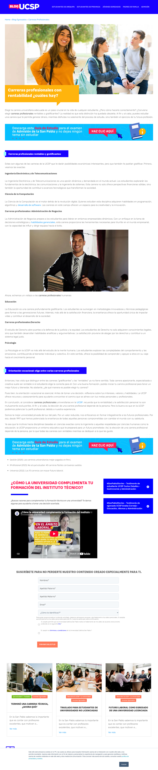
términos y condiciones (58, 630)
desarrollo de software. (29, 205)
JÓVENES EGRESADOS (112, 7)
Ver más (13, 729)
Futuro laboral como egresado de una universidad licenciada (128, 709)
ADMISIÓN (145, 7)
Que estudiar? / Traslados (21, 697)
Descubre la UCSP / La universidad (79, 697)
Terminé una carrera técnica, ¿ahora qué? (29, 705)
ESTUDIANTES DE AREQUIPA (63, 7)
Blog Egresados (19, 19)
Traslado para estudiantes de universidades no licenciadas (79, 709)
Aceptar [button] (124, 764)
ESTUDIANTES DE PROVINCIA (88, 7)
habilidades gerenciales (43, 222)
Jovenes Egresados (39, 697)
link (59, 624)
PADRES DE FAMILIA (131, 7)
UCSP (80, 402)
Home (7, 19)
